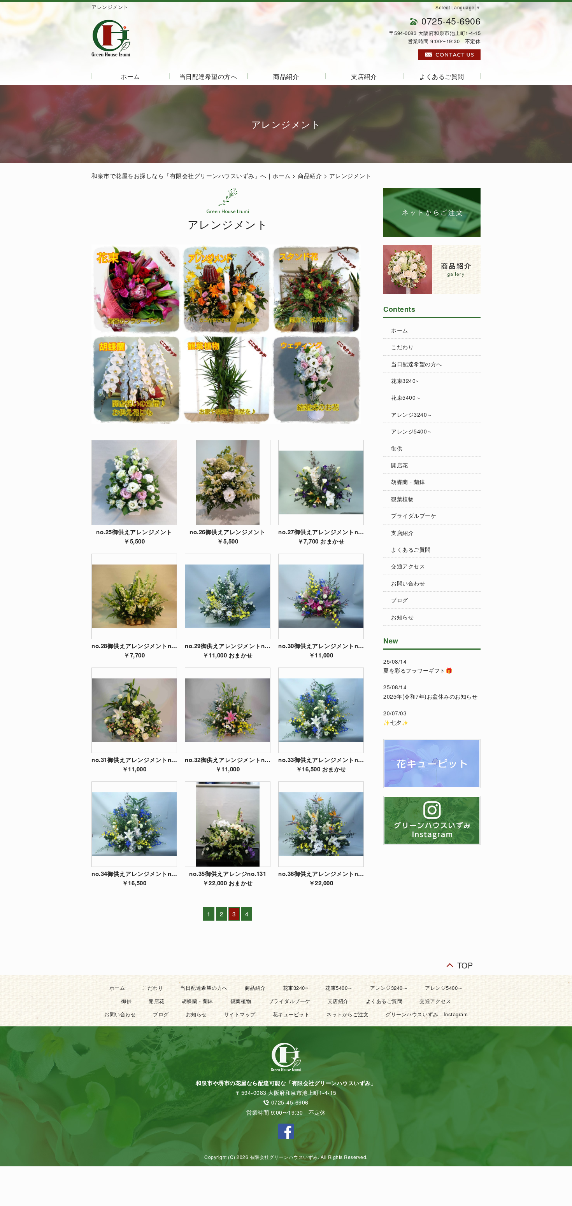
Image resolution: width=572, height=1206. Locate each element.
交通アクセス (408, 566)
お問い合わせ (408, 583)
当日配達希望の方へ (208, 76)
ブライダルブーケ (413, 515)
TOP (465, 963)
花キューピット (291, 1014)
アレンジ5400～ (412, 431)
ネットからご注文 (347, 1014)
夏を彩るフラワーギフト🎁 (417, 670)
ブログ (399, 600)
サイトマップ (240, 1014)
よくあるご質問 (441, 76)
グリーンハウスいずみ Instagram (427, 1014)
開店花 (399, 465)
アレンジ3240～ (412, 414)
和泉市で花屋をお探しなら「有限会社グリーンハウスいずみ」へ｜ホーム (191, 175)
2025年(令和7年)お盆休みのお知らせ (430, 696)
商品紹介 (286, 76)
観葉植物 (402, 499)
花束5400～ (406, 397)
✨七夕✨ (395, 722)
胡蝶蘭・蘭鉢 (408, 482)
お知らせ (402, 617)
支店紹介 (364, 76)
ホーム (130, 76)
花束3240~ (405, 381)
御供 (396, 448)
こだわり (402, 347)
